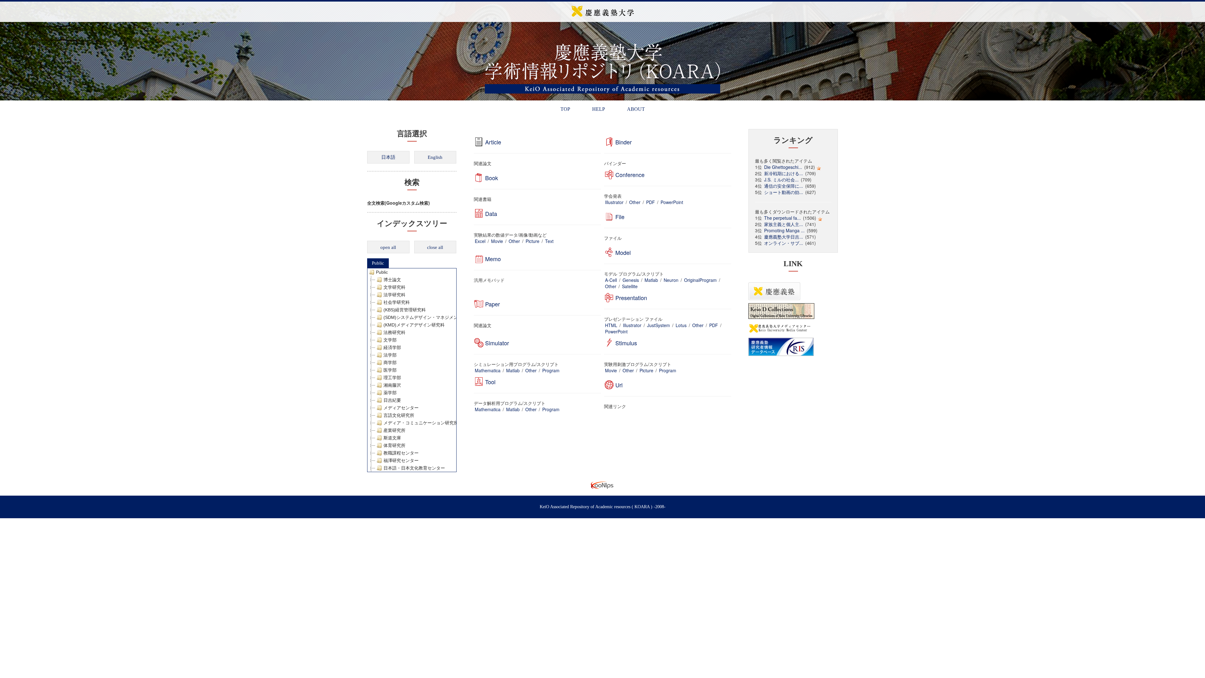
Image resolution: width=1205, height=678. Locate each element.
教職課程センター (401, 452)
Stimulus (626, 343)
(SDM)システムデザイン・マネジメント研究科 (429, 317)
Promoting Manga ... (784, 230)
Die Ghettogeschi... (783, 167)
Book (491, 178)
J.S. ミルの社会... (781, 179)
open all (388, 247)
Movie (497, 241)
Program (551, 370)
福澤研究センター (401, 460)
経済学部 (392, 347)
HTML (611, 325)
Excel (480, 241)
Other (634, 202)
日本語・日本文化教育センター (414, 468)
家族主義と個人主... (783, 224)
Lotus (681, 325)
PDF (650, 202)
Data (491, 213)
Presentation (631, 297)
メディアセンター (401, 407)
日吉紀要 (392, 400)
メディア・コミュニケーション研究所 (420, 422)
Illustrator (614, 202)
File (619, 217)
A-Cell (611, 280)
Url (619, 385)
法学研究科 (394, 294)
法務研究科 (394, 332)
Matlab (651, 280)
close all (435, 247)
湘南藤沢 (392, 385)
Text (549, 241)
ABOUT (636, 109)
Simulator (497, 343)
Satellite (630, 286)
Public (378, 263)
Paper (492, 304)
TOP (565, 109)
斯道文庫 (392, 437)
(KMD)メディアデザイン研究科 (414, 324)
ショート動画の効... (783, 192)
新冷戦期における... (783, 173)
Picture (532, 241)
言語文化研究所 (398, 415)
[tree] (412, 370)
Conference (630, 174)
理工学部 (392, 377)
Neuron (671, 280)
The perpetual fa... (782, 218)
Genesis (631, 280)
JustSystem (658, 325)
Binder (623, 142)
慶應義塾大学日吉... (783, 237)
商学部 (390, 362)
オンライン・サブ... (783, 243)
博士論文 (392, 279)
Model (623, 252)
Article (493, 142)
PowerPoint (672, 202)
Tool (490, 382)
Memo (493, 259)
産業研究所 (394, 430)
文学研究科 (394, 287)
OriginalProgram (700, 280)
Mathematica (488, 370)
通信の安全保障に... (783, 186)
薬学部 (390, 392)
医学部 (390, 370)
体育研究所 (394, 445)
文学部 (390, 339)
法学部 (390, 355)
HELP (598, 109)
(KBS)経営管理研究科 (404, 309)
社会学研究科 (396, 302)
